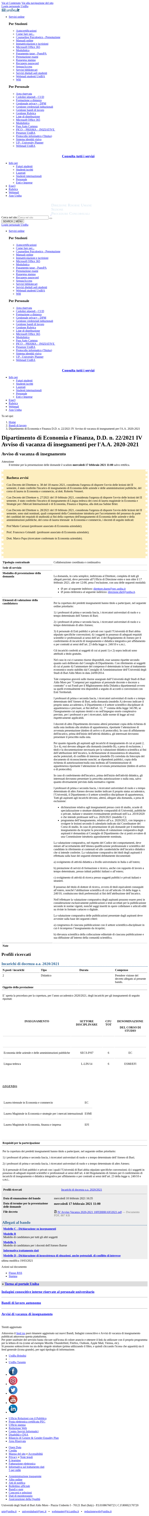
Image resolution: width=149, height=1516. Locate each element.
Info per (13, 163)
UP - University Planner (29, 142)
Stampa (13, 1276)
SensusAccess (24, 66)
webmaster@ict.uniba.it (65, 1511)
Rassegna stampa (26, 60)
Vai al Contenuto (11, 3)
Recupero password (27, 63)
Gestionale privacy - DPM (31, 103)
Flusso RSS (15, 1272)
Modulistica (22, 50)
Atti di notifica (17, 1482)
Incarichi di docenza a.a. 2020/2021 (81, 1189)
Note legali (26, 1457)
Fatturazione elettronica (22, 1463)
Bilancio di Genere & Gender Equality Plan (34, 1437)
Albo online (15, 1479)
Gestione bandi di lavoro (30, 110)
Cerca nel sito (9, 217)
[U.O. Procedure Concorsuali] (26, 213)
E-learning (15, 1460)
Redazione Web (18, 1428)
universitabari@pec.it (34, 1511)
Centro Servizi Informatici (24, 1431)
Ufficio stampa (17, 1424)
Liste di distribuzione (28, 116)
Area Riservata (17, 1441)
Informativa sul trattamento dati (26, 1466)
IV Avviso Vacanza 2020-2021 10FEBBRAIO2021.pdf (90, 1212)
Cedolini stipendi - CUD (30, 96)
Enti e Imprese (24, 182)
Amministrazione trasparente (25, 1476)
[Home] (80, 213)
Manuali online (24, 40)
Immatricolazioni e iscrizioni (32, 43)
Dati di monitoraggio (21, 1495)
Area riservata (24, 93)
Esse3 (12, 185)
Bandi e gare (16, 1489)
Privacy (13, 1457)
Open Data (15, 1447)
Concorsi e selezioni (20, 1492)
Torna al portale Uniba (22, 1284)
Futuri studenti (24, 166)
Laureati (20, 172)
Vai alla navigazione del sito (37, 3)
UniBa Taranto (17, 1362)
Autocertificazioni (26, 30)
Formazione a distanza (29, 100)
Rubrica (13, 189)
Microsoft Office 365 (28, 47)
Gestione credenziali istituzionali (34, 106)
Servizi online (17, 16)
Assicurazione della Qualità (24, 1499)
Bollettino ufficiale (19, 1486)
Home (12, 422)
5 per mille (15, 1470)
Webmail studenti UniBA (30, 76)
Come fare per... (25, 33)
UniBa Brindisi (17, 1355)
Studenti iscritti (24, 169)
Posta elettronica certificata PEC (27, 1421)
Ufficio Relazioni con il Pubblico (28, 1418)
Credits (13, 1450)
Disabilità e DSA (18, 1434)
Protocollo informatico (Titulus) (34, 136)
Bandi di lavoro (18, 425)
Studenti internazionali (29, 176)
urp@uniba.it (9, 1511)
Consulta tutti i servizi (78, 156)
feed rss (20, 1333)
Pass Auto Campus (27, 126)
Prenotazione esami (27, 56)
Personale (21, 179)
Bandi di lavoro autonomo (21, 1303)
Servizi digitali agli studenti (31, 73)
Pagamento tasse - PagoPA (31, 53)
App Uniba (15, 195)
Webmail (14, 192)
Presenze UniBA (25, 132)
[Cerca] (50, 218)
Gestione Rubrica (26, 113)
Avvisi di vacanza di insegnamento (27, 1314)
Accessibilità (35, 1453)
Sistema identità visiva (28, 139)
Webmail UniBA (25, 145)
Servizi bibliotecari (26, 69)
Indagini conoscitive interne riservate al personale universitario (47, 1292)
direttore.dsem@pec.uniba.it (109, 588)
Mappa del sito (17, 1453)
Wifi (18, 79)
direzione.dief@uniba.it (121, 592)
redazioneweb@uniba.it (98, 1511)
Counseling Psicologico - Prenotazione (38, 37)
